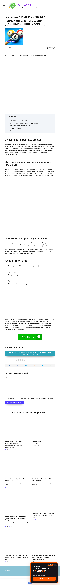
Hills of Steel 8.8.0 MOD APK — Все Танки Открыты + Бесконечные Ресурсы (15, 518)
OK (30, 582)
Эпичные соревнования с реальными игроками (24, 123)
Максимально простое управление (20, 125)
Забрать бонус (44, 578)
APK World (24, 4)
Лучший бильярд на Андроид (18, 120)
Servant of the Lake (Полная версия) (16, 555)
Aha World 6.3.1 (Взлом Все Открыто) (43, 513)
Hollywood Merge (37, 441)
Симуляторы (11, 41)
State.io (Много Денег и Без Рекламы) (43, 555)
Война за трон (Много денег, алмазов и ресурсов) (14, 442)
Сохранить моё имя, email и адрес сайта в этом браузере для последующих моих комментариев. (30, 398)
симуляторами (9, 329)
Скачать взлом (14, 131)
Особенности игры (15, 128)
